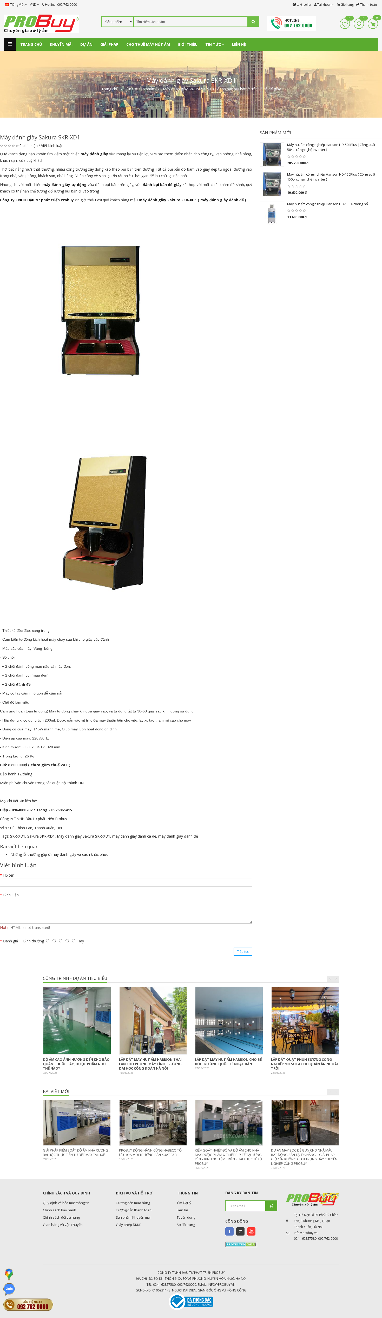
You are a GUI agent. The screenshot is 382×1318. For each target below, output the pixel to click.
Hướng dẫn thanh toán (134, 1210)
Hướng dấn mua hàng (133, 1202)
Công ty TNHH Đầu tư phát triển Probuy (37, 199)
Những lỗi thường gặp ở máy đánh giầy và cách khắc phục (59, 854)
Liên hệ (182, 1210)
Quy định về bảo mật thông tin (66, 1202)
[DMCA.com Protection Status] (241, 1244)
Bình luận (11, 894)
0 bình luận (28, 145)
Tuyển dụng (186, 1217)
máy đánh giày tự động (64, 184)
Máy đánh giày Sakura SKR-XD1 (83, 836)
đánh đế (23, 684)
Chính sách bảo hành (59, 1210)
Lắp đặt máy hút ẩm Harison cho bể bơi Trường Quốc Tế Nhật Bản (228, 1061)
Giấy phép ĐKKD (129, 1224)
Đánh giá (10, 940)
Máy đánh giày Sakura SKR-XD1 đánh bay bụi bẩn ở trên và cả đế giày (222, 88)
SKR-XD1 (17, 836)
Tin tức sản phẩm (140, 88)
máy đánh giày (94, 153)
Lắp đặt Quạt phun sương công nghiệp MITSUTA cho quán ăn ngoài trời (304, 1064)
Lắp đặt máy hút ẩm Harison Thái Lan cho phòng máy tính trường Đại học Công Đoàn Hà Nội (150, 1064)
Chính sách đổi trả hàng (61, 1217)
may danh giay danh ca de (134, 836)
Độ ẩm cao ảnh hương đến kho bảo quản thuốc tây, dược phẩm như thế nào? (76, 1064)
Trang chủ (109, 88)
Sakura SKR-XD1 (41, 836)
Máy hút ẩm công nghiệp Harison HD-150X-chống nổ (327, 204)
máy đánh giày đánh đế (222, 199)
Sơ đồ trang (186, 1224)
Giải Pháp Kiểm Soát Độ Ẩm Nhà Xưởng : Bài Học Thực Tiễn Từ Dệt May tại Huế (76, 1152)
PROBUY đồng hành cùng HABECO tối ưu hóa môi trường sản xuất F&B (150, 1152)
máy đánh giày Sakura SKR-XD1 (168, 199)
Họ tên (8, 875)
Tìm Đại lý (184, 1202)
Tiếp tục (243, 951)
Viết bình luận (52, 145)
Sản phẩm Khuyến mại (133, 1217)
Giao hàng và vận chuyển (63, 1224)
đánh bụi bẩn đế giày (162, 184)
